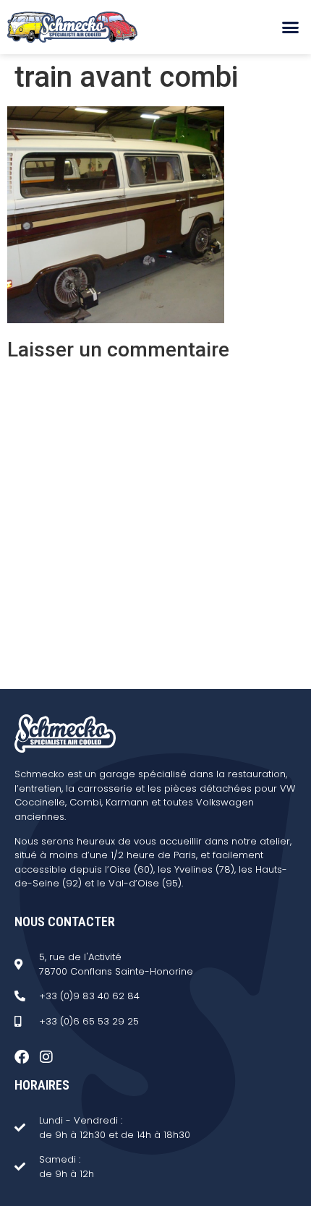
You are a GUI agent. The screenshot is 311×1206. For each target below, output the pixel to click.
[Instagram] (46, 1057)
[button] (290, 27)
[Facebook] (21, 1057)
